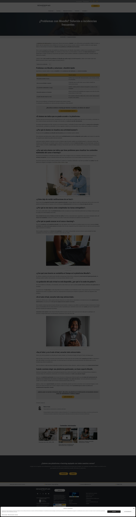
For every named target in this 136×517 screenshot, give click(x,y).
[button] (133, 508)
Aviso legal (16, 514)
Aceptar (114, 511)
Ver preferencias (127, 511)
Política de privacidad (11, 514)
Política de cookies (4, 514)
